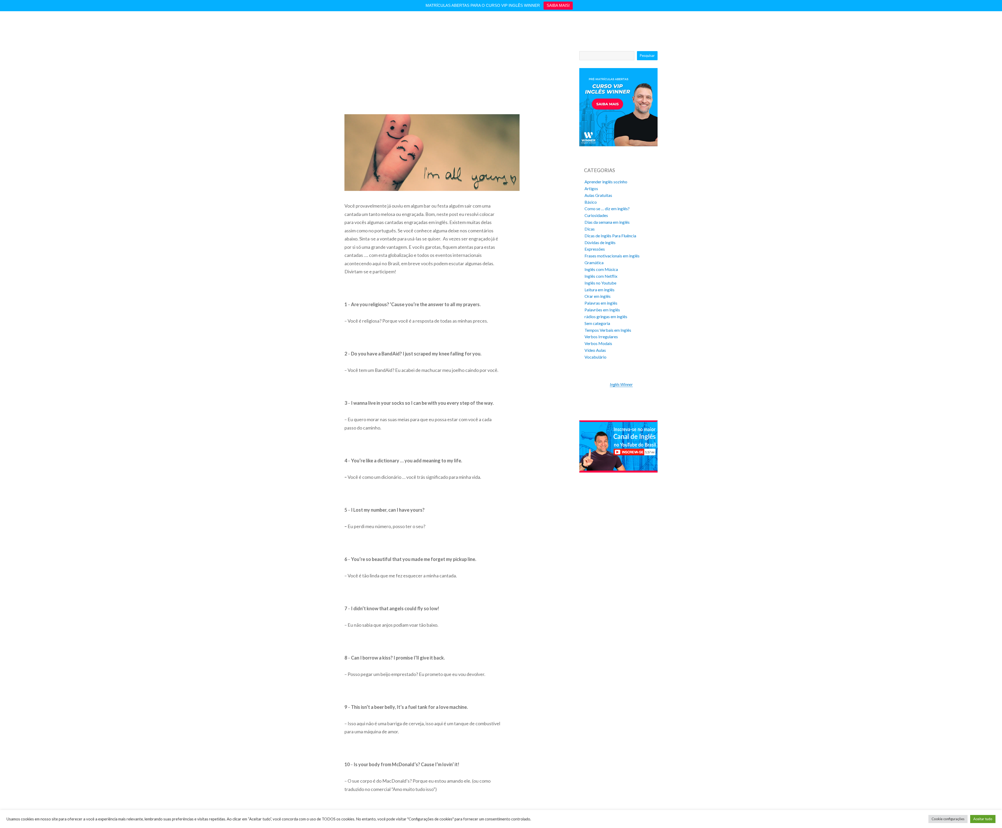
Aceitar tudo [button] (982, 819)
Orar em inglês (597, 296)
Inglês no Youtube (600, 282)
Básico (590, 202)
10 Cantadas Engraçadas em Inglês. (376, 74)
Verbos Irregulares (601, 336)
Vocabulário (595, 356)
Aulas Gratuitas (598, 195)
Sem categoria (597, 323)
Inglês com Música (601, 269)
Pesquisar (647, 55)
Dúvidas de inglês (600, 242)
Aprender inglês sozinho (605, 181)
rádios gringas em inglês (605, 316)
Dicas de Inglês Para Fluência (610, 235)
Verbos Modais (598, 343)
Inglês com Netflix (600, 276)
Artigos (591, 188)
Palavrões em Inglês (602, 309)
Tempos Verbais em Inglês (607, 330)
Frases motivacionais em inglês (612, 255)
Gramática (594, 262)
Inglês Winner (621, 384)
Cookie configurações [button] (948, 819)
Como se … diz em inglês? (607, 208)
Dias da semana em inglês (607, 222)
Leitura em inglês (599, 289)
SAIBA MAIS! (558, 5)
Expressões (594, 248)
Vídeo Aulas (595, 350)
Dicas (589, 228)
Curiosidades (596, 215)
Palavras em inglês (600, 302)
